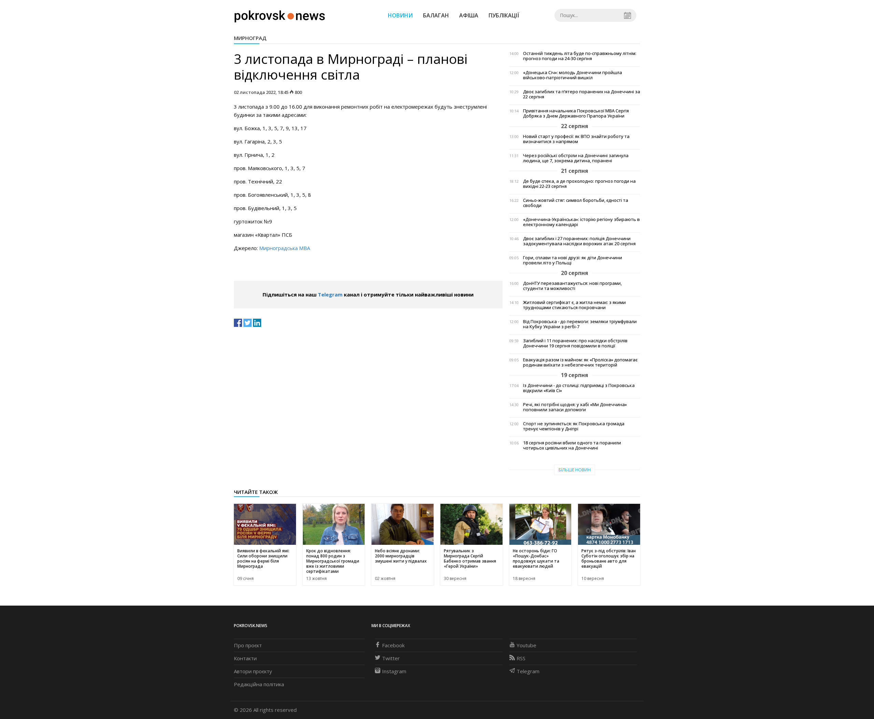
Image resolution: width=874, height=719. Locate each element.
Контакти (245, 658)
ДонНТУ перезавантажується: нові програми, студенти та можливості (572, 286)
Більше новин (575, 470)
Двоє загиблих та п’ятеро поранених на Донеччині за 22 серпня (581, 94)
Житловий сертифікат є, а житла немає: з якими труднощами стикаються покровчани (574, 305)
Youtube (526, 645)
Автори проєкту (253, 671)
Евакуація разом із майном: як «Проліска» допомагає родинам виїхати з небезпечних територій (580, 362)
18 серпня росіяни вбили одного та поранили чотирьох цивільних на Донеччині (572, 445)
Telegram (330, 294)
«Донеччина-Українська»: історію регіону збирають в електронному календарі (581, 222)
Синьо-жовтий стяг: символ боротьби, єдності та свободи (575, 203)
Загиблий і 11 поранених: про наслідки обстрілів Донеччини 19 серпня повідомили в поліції (575, 343)
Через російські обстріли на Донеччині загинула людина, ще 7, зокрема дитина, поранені (576, 158)
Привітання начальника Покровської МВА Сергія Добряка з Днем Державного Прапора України (576, 113)
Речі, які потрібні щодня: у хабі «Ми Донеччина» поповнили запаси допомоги (575, 407)
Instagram (394, 671)
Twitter (391, 658)
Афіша (468, 15)
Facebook (393, 645)
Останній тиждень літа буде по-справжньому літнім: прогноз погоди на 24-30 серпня (579, 56)
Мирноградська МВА (284, 248)
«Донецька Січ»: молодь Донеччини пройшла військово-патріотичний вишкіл (572, 75)
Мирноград (250, 37)
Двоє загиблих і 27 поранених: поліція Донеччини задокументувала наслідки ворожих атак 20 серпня (579, 241)
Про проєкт (248, 645)
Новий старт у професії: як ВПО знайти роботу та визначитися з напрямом (576, 139)
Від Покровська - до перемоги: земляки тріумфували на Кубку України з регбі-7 (580, 324)
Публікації (504, 15)
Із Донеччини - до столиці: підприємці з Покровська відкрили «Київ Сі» (579, 388)
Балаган (436, 15)
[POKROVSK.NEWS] (280, 14)
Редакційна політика (259, 684)
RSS (521, 658)
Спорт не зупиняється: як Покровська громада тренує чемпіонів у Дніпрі (573, 426)
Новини (400, 15)
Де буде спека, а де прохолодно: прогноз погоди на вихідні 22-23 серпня (579, 184)
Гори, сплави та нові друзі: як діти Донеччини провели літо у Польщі (572, 260)
